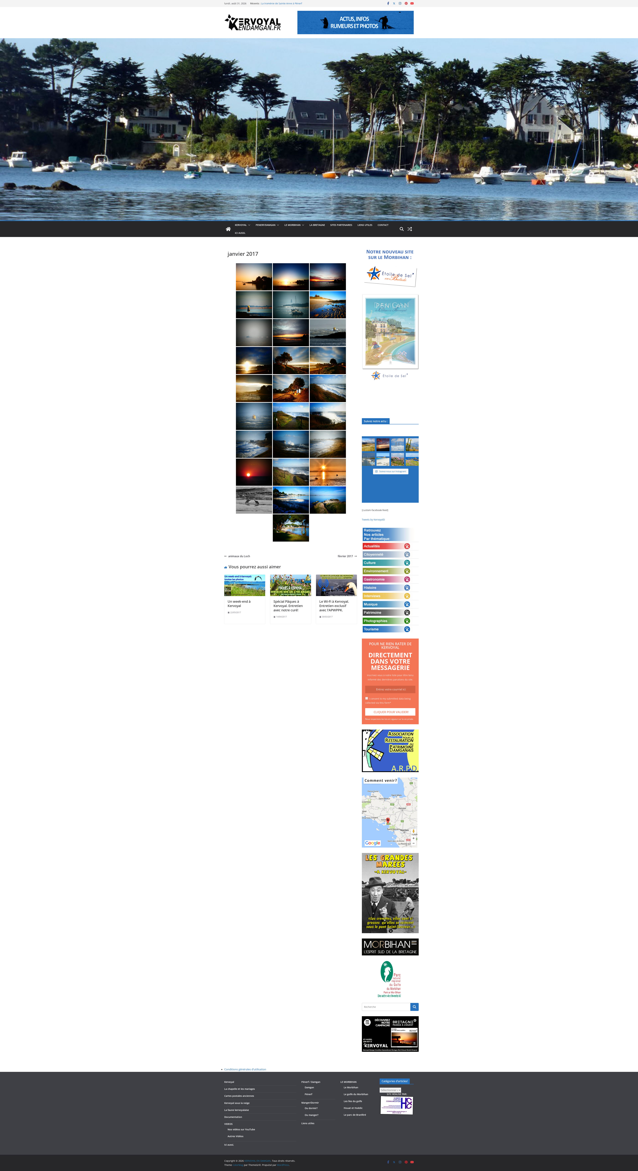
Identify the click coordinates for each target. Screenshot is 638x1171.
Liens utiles (365, 225)
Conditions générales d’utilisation (245, 1069)
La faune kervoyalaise (236, 1110)
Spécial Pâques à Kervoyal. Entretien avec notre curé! (288, 605)
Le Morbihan (351, 1087)
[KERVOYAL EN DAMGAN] (228, 229)
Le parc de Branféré (355, 1114)
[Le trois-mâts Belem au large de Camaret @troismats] (397, 444)
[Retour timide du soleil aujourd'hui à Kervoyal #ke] (382, 444)
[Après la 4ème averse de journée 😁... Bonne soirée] (412, 444)
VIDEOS (228, 1123)
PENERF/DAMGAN (265, 225)
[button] (248, 225)
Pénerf (308, 1094)
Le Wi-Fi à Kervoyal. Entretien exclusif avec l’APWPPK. (334, 605)
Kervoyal (229, 1081)
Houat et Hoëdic (353, 1108)
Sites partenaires (341, 225)
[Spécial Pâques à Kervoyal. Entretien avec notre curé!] (290, 577)
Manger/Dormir (310, 1102)
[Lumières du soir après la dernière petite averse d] (368, 459)
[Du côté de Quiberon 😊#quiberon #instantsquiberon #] (412, 459)
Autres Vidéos (235, 1136)
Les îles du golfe (353, 1101)
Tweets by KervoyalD (373, 519)
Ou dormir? (311, 1108)
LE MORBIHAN (292, 225)
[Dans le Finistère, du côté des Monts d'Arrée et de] (368, 444)
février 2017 (345, 556)
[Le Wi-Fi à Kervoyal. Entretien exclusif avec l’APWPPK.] (336, 577)
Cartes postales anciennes (239, 1095)
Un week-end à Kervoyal (239, 603)
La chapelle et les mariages (239, 1088)
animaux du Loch (239, 556)
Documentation (233, 1117)
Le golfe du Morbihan (356, 1094)
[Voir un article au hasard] (410, 229)
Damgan (309, 1087)
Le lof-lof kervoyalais (272, 3)
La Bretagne (317, 225)
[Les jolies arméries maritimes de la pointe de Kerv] (397, 459)
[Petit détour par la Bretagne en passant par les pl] (382, 459)
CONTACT (383, 225)
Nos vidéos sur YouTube (241, 1129)
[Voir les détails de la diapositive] (390, 337)
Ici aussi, (240, 232)
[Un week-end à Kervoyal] (244, 577)
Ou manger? (311, 1115)
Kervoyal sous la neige (237, 1103)
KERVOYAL (241, 225)
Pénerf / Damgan (310, 1081)
